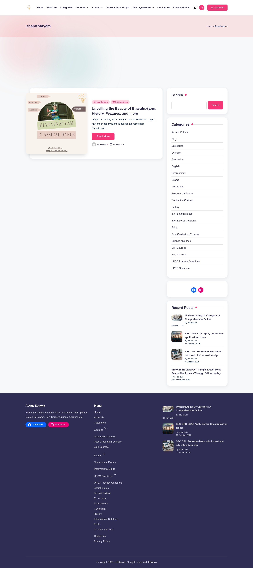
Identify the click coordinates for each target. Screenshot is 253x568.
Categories (177, 145)
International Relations (183, 220)
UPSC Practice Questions (185, 261)
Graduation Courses (182, 200)
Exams (175, 180)
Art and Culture (101, 102)
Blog (173, 139)
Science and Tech (181, 241)
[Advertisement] (126, 58)
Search (177, 95)
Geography (177, 186)
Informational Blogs (182, 213)
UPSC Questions (120, 102)
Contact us (100, 536)
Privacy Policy (102, 541)
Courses (176, 152)
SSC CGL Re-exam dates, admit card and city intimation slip (203, 353)
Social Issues (178, 254)
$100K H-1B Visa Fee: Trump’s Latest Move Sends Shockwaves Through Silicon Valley (196, 371)
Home (209, 26)
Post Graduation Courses (185, 234)
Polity (174, 227)
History (175, 207)
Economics (177, 159)
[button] (217, 8)
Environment (178, 173)
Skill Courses (178, 247)
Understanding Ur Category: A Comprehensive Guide (202, 317)
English (175, 166)
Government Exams (182, 193)
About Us (99, 417)
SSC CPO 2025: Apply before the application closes (204, 335)
